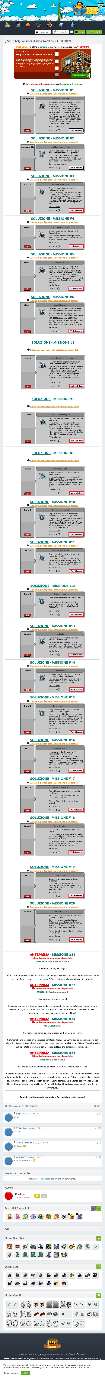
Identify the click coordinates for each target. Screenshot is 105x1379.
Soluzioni (33, 1106)
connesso (45, 1178)
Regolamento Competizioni (54, 1354)
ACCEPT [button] (25, 1373)
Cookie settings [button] (11, 1373)
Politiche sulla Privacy (29, 1354)
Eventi (73, 1354)
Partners (82, 1354)
